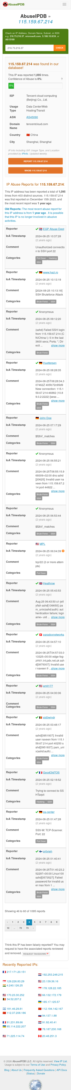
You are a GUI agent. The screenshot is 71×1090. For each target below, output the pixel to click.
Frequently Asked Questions (39, 1070)
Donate (41, 1073)
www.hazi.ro (50, 272)
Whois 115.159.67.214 (35, 170)
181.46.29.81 (15, 1009)
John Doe (46, 418)
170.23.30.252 (15, 995)
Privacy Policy (58, 1064)
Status (30, 1073)
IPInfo (25, 153)
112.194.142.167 (52, 1009)
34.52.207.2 (14, 999)
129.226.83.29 (15, 981)
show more (58, 345)
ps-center (48, 812)
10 (8, 927)
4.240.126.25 (15, 985)
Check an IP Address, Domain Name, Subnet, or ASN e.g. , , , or (32, 36)
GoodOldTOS (51, 772)
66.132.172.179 (51, 995)
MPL (42, 544)
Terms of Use (37, 1064)
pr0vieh (47, 851)
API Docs (62, 1070)
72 (20, 927)
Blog (6, 1070)
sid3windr (49, 717)
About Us (16, 1070)
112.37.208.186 (16, 1013)
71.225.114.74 (15, 1036)
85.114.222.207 (16, 1026)
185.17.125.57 (51, 1002)
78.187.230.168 (51, 1029)
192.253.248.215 (52, 974)
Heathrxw (49, 583)
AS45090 (32, 117)
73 (27, 927)
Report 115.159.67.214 (36, 161)
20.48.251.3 (49, 1036)
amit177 (48, 686)
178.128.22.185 (51, 988)
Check (59, 47)
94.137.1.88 (49, 1015)
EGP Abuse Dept (53, 229)
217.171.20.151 (16, 972)
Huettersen (50, 363)
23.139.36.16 (50, 981)
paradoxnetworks (53, 635)
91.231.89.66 (15, 1022)
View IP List (60, 1061)
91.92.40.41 (49, 1022)
